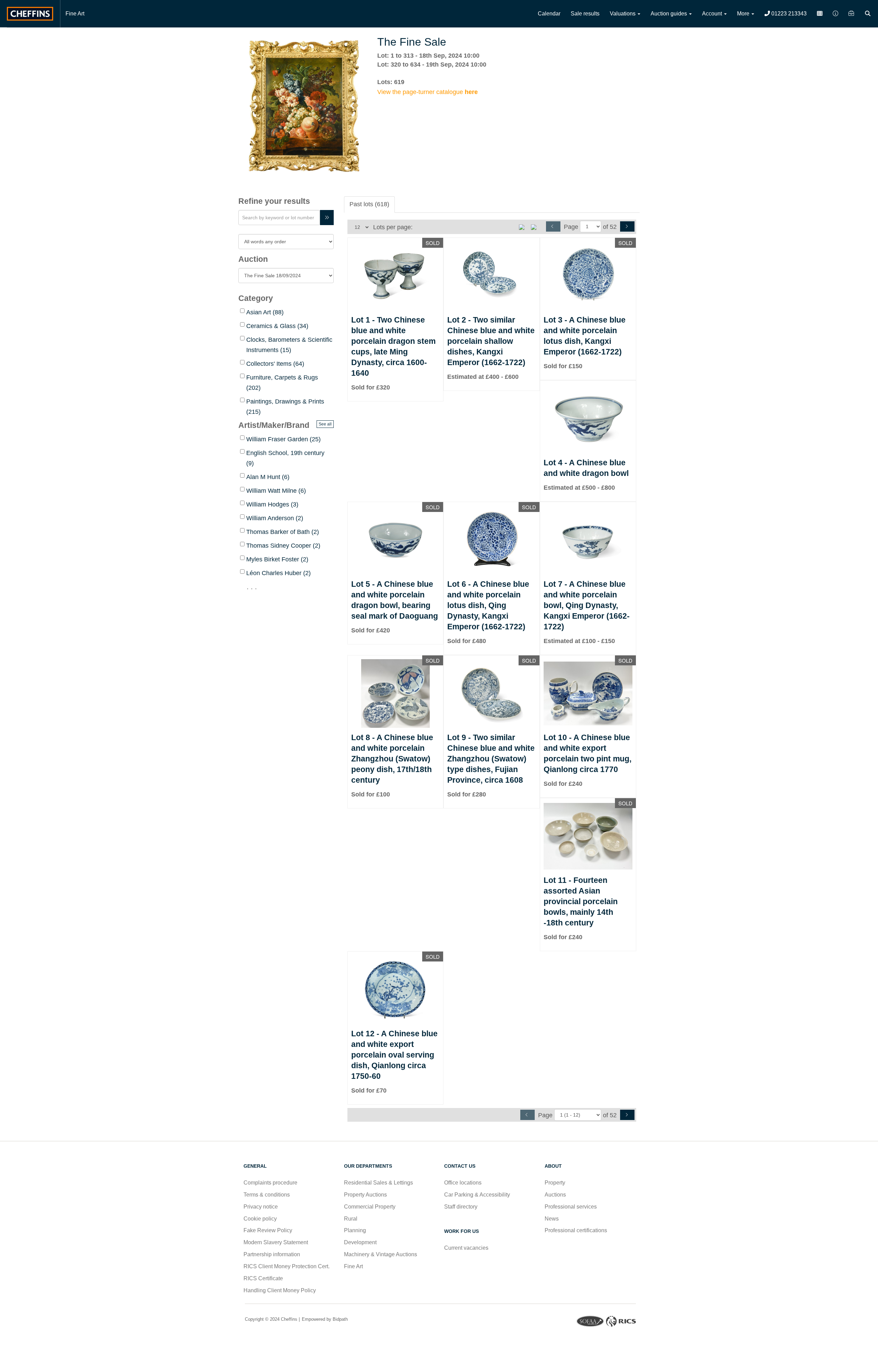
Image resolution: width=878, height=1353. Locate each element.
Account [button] (712, 13)
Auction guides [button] (669, 13)
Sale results (585, 13)
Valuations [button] (623, 13)
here (471, 92)
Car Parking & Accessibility (477, 1195)
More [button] (744, 13)
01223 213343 (788, 13)
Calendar (549, 13)
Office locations (463, 1183)
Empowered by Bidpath (324, 1319)
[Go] (327, 217)
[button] (868, 13)
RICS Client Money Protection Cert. (287, 1266)
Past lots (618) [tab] (369, 204)
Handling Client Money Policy (280, 1290)
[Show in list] (524, 226)
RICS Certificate (263, 1278)
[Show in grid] (536, 226)
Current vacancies (466, 1248)
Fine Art (75, 13)
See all (325, 424)
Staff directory (460, 1207)
